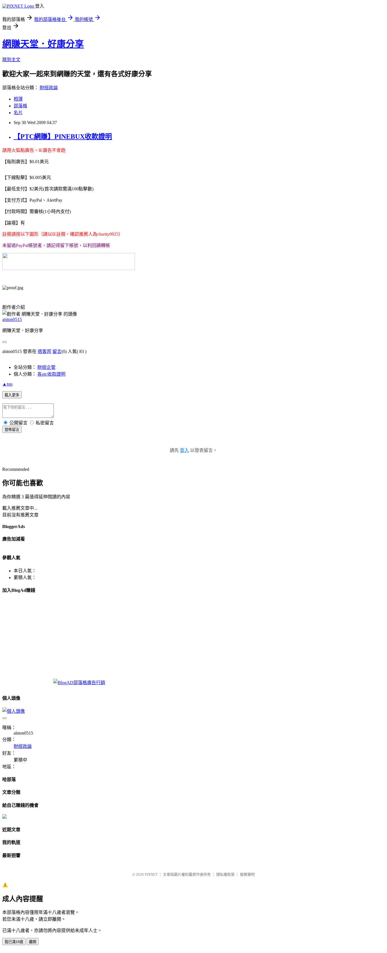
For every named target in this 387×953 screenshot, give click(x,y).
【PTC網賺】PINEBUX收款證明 (63, 136)
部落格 (20, 105)
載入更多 (12, 395)
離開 (32, 942)
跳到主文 (11, 59)
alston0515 (12, 319)
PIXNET (151, 874)
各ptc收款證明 (51, 374)
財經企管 (46, 367)
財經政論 (49, 87)
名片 (18, 112)
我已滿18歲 (14, 942)
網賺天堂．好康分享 (43, 44)
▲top (7, 384)
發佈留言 (12, 429)
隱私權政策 (225, 874)
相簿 (18, 99)
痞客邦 (44, 351)
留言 (56, 351)
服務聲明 (247, 874)
